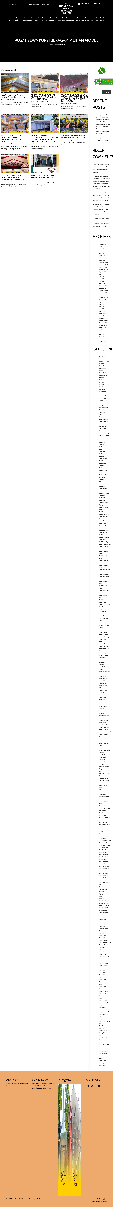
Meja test (101, 752)
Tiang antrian (102, 1007)
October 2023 (103, 323)
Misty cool (102, 762)
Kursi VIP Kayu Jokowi (104, 604)
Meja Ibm (101, 664)
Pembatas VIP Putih (104, 796)
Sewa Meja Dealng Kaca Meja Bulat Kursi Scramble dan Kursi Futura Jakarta (102, 140)
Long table (102, 613)
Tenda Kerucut (103, 954)
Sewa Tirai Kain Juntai (104, 882)
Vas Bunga (102, 1065)
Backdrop (101, 363)
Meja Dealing (102, 653)
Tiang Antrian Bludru (104, 1012)
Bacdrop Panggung (104, 361)
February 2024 (103, 313)
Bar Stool (101, 377)
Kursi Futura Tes (103, 486)
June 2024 (101, 304)
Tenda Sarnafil (103, 993)
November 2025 (103, 265)
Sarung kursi (102, 820)
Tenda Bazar (102, 933)
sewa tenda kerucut (104, 864)
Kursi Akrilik (102, 444)
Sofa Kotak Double (104, 901)
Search (95, 89)
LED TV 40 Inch (103, 611)
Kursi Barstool (102, 451)
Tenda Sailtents (103, 991)
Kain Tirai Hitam (103, 426)
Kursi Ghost (102, 491)
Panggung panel (103, 778)
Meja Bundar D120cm (104, 646)
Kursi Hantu (102, 495)
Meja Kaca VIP (102, 676)
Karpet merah (102, 428)
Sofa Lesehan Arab (104, 912)
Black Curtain (102, 389)
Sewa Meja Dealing (104, 847)
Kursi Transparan (103, 600)
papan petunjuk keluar (105, 782)
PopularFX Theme (38, 1199)
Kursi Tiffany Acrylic (104, 574)
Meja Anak (101, 630)
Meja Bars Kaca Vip (104, 637)
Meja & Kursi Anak (103, 623)
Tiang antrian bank (104, 1009)
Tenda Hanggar (103, 952)
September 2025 (103, 269)
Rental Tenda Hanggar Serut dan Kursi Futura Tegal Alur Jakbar (103, 126)
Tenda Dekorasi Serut (105, 942)
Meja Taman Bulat (104, 725)
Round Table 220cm (104, 817)
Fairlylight (101, 403)
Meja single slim (103, 720)
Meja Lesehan (103, 694)
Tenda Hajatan (103, 949)
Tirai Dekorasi (102, 1042)
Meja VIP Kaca (102, 755)
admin (4, 99)
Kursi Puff (101, 521)
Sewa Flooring (103, 836)
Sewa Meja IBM (103, 850)
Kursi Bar (101, 449)
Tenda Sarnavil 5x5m (104, 1002)
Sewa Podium (103, 852)
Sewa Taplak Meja (104, 861)
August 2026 (102, 244)
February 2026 (103, 258)
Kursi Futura (102, 465)
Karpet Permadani (104, 431)
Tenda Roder (102, 979)
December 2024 (103, 290)
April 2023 (101, 337)
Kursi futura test (103, 488)
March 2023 (102, 339)
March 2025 (102, 283)
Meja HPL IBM (102, 662)
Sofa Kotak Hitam (104, 903)
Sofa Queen (102, 919)
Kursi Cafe (101, 456)
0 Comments (15, 99)
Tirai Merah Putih (103, 1051)
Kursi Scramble (103, 526)
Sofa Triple (102, 926)
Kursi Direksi (102, 461)
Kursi (100, 440)
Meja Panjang (102, 701)
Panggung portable (104, 780)
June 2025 (101, 276)
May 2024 (101, 306)
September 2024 (103, 297)
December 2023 (103, 318)
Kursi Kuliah (102, 498)
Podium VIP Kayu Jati (104, 808)
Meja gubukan (102, 657)
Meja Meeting (102, 697)
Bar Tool (101, 380)
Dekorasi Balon (103, 396)
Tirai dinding (102, 1047)
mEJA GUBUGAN (103, 655)
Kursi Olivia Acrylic (104, 514)
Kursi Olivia (102, 512)
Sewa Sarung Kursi (104, 854)
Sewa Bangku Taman (104, 824)
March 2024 (102, 311)
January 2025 (102, 288)
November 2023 (103, 320)
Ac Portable (102, 356)
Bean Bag (101, 382)
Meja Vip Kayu (103, 757)
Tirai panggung (103, 1053)
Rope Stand (102, 813)
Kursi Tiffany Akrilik (104, 576)
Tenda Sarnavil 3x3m (104, 1000)
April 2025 (101, 281)
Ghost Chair (102, 410)
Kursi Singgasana (103, 530)
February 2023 (103, 341)
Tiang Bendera (103, 1019)
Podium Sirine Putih (104, 799)
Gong (100, 414)
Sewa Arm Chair (103, 822)
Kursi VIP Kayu (102, 602)
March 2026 (102, 255)
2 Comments (75, 103)
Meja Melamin (103, 699)
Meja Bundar (102, 644)
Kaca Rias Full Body (104, 419)
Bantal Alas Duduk (103, 373)
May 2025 (101, 279)
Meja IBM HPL (102, 669)
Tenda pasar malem (104, 968)
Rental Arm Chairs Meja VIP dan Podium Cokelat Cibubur (103, 133)
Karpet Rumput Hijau (104, 433)
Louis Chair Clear (103, 618)
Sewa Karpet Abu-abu (105, 840)
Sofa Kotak (102, 898)
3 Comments (45, 101)
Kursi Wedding (103, 607)
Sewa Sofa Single (104, 859)
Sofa (100, 896)
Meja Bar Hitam (103, 632)
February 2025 (103, 286)
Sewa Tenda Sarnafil (104, 873)
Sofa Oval (101, 917)
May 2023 (101, 334)
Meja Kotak (102, 681)
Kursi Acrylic (102, 442)
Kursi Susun (102, 535)
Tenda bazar (102, 935)
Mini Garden (102, 759)
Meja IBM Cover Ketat (105, 667)
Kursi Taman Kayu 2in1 (105, 544)
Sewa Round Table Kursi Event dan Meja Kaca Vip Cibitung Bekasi (101, 226)
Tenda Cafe (102, 938)
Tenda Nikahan (103, 961)
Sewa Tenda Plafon (104, 866)
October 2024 (103, 295)
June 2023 (101, 332)
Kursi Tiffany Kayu (104, 579)
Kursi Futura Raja (103, 484)
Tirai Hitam (102, 1049)
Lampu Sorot (102, 609)
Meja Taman (102, 722)
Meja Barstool (102, 639)
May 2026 (101, 251)
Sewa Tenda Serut (104, 875)
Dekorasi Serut (59, 44)
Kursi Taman (102, 539)
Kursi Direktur (102, 463)
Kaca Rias (101, 417)
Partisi (100, 789)
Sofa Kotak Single (104, 905)
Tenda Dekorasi (103, 940)
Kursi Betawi (102, 454)
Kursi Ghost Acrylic (104, 493)
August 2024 (102, 299)
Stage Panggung (103, 928)
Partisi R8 (101, 792)
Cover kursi (102, 393)
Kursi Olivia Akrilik (103, 516)
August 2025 (102, 272)
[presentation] (59, 1140)
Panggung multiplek (104, 776)
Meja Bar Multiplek (104, 634)
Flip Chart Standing (104, 407)
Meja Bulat (102, 641)
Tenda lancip (102, 959)
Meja (100, 620)
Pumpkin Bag (102, 810)
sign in (100, 884)
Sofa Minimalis (103, 915)
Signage (101, 894)
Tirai (100, 1035)
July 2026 (101, 246)
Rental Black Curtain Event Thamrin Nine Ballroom (100, 169)
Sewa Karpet (102, 838)
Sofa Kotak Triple (103, 908)
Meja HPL (101, 660)
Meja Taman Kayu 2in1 (105, 732)
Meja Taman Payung (104, 750)
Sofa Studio (102, 924)
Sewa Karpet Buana (104, 843)
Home (51, 44)
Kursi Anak (101, 447)
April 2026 (101, 253)
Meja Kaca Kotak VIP (104, 671)
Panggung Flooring (104, 766)
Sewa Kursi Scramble (104, 845)
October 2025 (103, 267)
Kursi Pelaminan (103, 519)
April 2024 (101, 309)
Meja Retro (102, 711)
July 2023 (101, 330)
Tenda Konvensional (104, 956)
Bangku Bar (102, 366)
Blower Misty (102, 391)
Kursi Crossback (103, 458)
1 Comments (15, 143)
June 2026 (101, 249)
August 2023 (102, 327)
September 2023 (103, 325)
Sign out (101, 887)
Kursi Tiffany (102, 572)
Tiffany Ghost (103, 1030)
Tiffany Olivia (102, 1033)
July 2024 (101, 302)
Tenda (100, 931)
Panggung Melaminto (104, 773)
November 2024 (103, 292)
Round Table (102, 815)
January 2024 (102, 316)
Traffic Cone (102, 1060)
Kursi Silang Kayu (103, 528)
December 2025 (103, 262)
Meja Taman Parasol (104, 748)
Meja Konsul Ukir (103, 678)
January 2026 (102, 260)
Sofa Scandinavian (104, 921)
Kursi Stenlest (103, 532)
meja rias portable (104, 715)
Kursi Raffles (102, 523)
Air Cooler (101, 359)
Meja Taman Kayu (103, 729)
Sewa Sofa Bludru (103, 857)
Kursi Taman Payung (104, 569)
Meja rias (101, 713)
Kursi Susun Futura (104, 537)
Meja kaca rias (102, 674)
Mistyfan (101, 764)
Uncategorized (103, 1063)
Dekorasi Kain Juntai (104, 398)
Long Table (102, 616)
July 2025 (101, 274)
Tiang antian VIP (103, 1005)
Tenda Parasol (103, 965)
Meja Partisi (102, 704)
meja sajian (102, 718)
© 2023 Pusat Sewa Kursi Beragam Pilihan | (19, 1199)
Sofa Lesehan (103, 910)
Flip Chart (101, 405)
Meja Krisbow (102, 683)
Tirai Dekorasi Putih (104, 1044)
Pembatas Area (103, 794)
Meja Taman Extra (104, 727)
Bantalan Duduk (103, 375)
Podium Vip (102, 806)
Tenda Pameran (103, 963)
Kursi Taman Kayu (103, 542)
